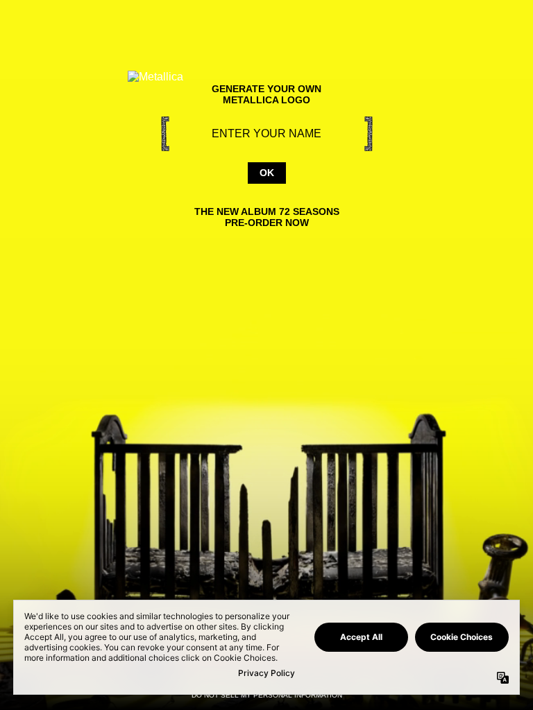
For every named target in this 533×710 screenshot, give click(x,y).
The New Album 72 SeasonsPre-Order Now (266, 217)
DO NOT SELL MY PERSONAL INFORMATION (267, 695)
